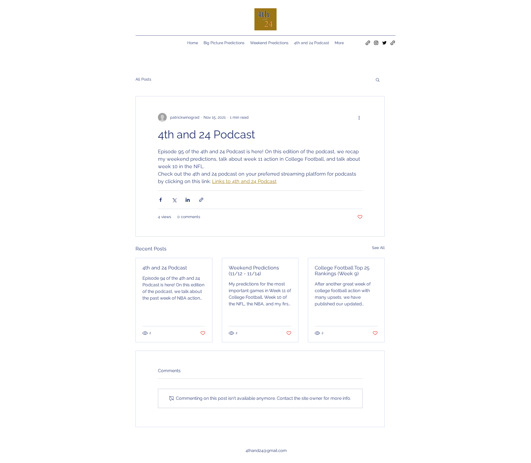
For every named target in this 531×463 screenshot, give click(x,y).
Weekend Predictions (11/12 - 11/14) (254, 270)
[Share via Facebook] (160, 199)
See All (378, 247)
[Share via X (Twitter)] (174, 199)
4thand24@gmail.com (266, 450)
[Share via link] (201, 199)
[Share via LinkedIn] (187, 199)
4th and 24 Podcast (164, 268)
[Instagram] (376, 43)
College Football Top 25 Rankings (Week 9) (342, 270)
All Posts (143, 79)
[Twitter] (384, 43)
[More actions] (359, 117)
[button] (377, 79)
